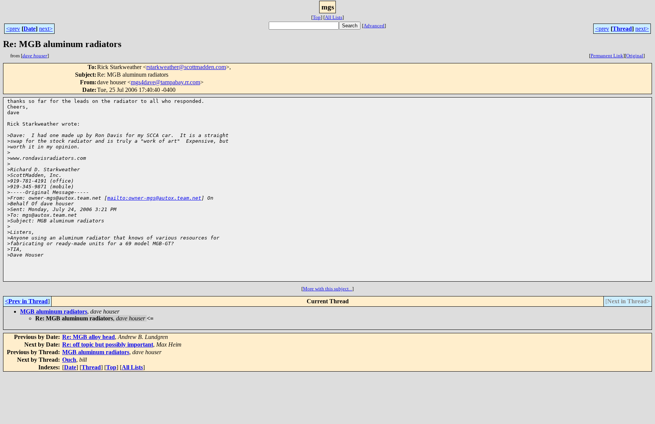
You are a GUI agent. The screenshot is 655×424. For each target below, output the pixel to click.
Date (30, 28)
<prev (13, 28)
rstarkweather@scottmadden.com (186, 67)
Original (634, 55)
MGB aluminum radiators (53, 311)
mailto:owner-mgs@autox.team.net (154, 198)
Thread (622, 28)
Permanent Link (607, 55)
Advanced (374, 25)
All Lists (333, 17)
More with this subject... (327, 289)
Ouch (69, 359)
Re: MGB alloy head (88, 337)
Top (317, 17)
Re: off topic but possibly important (107, 344)
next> (46, 28)
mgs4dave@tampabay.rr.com (165, 82)
